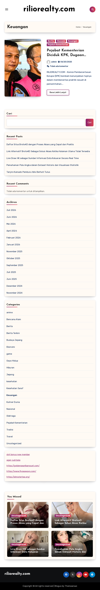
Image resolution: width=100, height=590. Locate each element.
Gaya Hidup (12, 361)
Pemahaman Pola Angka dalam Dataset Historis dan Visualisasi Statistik (43, 165)
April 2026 (12, 231)
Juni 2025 (12, 279)
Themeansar (71, 586)
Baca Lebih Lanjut (58, 92)
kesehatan (12, 381)
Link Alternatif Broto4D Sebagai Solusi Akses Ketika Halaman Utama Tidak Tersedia (48, 151)
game (9, 354)
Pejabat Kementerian (58, 45)
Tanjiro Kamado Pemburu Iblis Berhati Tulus (28, 172)
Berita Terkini (13, 333)
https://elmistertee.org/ (18, 477)
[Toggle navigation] (7, 9)
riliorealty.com (49, 9)
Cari (9, 113)
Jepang (10, 374)
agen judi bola (13, 460)
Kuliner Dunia (13, 402)
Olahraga (11, 416)
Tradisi (10, 429)
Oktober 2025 (13, 258)
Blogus (58, 586)
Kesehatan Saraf (15, 388)
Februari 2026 (14, 237)
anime (10, 312)
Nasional (11, 409)
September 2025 (15, 265)
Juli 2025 (11, 272)
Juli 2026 (11, 210)
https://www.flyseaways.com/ (21, 471)
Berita (51, 41)
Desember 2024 (14, 286)
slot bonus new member (18, 454)
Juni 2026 (12, 217)
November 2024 (15, 293)
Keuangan (72, 41)
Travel (10, 436)
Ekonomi (61, 41)
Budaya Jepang (14, 340)
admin (54, 62)
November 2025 (14, 251)
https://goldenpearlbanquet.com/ (23, 465)
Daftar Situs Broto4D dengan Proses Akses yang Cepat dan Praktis (40, 144)
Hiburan (10, 367)
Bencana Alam (14, 319)
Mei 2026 (11, 224)
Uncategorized (14, 443)
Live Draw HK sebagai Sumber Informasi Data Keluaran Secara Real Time (43, 158)
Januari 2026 (13, 244)
